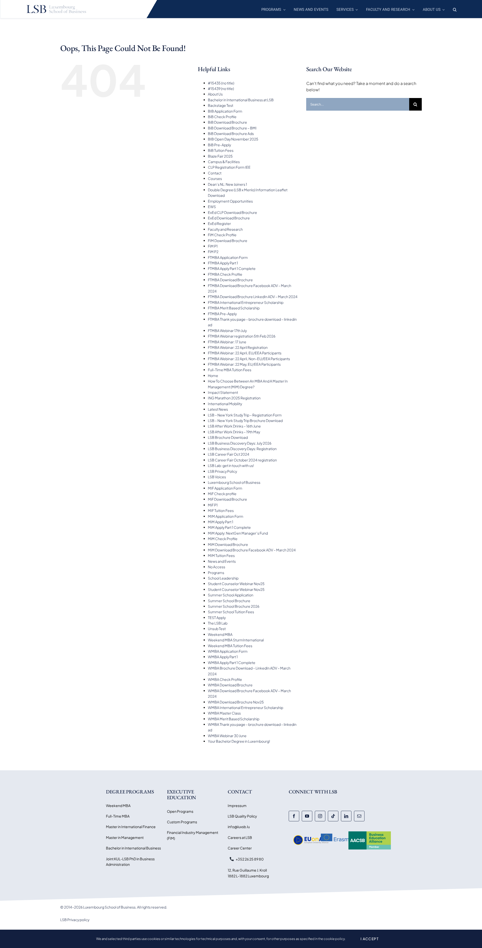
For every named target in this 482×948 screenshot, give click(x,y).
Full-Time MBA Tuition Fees (229, 369)
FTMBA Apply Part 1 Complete (232, 268)
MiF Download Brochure (227, 499)
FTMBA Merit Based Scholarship (234, 308)
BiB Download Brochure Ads (231, 133)
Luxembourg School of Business (234, 482)
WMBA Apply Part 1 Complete (231, 662)
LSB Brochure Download (228, 437)
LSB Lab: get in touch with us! (231, 465)
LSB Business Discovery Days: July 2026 (239, 443)
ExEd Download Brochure (229, 218)
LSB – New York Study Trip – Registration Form (245, 415)
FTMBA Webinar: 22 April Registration (238, 347)
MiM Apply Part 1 (220, 521)
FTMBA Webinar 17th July (227, 330)
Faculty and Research (225, 229)
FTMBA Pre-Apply (222, 313)
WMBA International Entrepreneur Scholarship (245, 707)
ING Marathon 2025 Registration (234, 398)
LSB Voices (217, 477)
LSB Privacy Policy (222, 471)
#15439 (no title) (221, 88)
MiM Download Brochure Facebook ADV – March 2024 (252, 550)
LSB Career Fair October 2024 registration (242, 460)
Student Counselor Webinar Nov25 (236, 583)
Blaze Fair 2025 (220, 156)
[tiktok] (333, 816)
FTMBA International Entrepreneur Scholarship (245, 302)
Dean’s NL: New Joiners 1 (227, 184)
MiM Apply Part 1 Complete (229, 527)
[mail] (359, 816)
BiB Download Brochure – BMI (232, 128)
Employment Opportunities (230, 201)
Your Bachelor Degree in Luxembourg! (239, 741)
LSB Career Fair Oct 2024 (228, 454)
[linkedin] (346, 816)
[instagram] (320, 816)
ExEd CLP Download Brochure (232, 212)
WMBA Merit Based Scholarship (233, 719)
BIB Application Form (225, 111)
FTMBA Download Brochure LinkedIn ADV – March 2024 (252, 296)
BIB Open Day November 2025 (233, 139)
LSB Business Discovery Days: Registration (242, 448)
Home (213, 375)
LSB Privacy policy (74, 919)
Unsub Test (217, 628)
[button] (455, 9)
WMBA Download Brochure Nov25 (236, 702)
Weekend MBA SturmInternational (236, 640)
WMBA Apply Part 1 (223, 656)
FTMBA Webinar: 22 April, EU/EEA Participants (244, 353)
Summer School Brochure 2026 (233, 606)
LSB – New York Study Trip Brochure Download (245, 420)
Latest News (218, 409)
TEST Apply (217, 617)
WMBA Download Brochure (230, 685)
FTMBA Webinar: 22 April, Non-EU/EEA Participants (249, 358)
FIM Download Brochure (227, 240)
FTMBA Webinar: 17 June (227, 342)
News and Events (222, 561)
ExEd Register (219, 223)
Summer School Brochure (229, 600)
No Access (216, 566)
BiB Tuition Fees (220, 150)
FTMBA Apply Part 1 (223, 263)
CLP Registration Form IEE (229, 167)
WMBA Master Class (224, 713)
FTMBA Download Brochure (230, 279)
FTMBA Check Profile (225, 274)
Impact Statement (223, 392)
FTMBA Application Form (228, 257)
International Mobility (225, 403)
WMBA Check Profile (225, 679)
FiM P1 (213, 246)
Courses (215, 178)
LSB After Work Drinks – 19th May (234, 432)
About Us (215, 94)
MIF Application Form (225, 488)
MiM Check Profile (222, 538)
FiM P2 (213, 251)
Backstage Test (220, 105)
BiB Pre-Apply (219, 145)
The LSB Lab (217, 623)
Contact (214, 173)
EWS (212, 206)
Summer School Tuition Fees (231, 611)
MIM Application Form (225, 516)
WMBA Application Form (228, 651)
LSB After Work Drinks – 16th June (234, 426)
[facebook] (294, 816)
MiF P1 (213, 505)
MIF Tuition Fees (221, 510)
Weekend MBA (220, 634)
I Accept (369, 938)
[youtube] (307, 816)
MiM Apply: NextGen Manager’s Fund (238, 533)
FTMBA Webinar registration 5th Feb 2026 (241, 336)
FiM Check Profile (222, 234)
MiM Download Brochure (228, 544)
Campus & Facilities (224, 161)
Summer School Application (230, 595)
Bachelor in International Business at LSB (241, 100)
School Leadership (223, 578)
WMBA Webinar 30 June (227, 735)
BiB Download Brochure (227, 122)
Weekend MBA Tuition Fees (230, 645)
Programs (216, 572)
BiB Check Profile (222, 116)
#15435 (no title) (221, 83)
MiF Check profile (222, 493)
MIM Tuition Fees (221, 555)
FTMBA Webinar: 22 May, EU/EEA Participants (244, 364)
